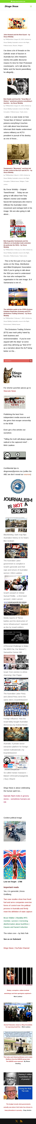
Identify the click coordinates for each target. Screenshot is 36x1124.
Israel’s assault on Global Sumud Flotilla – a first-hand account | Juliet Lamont (15, 596)
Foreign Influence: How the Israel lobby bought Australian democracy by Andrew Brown (16, 722)
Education (6, 256)
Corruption (7, 112)
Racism (15, 45)
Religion (20, 45)
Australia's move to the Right (20, 42)
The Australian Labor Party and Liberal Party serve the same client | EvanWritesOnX (16, 697)
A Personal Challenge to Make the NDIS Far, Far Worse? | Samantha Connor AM (16, 649)
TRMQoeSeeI (9, 39)
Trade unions (23, 112)
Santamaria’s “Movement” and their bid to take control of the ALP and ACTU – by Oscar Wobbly (18, 170)
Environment (7, 324)
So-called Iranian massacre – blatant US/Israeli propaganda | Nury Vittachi (16, 776)
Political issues (8, 45)
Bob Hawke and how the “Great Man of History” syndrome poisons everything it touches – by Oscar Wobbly (18, 101)
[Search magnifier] (30, 360)
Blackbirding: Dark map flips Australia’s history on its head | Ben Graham (16, 538)
